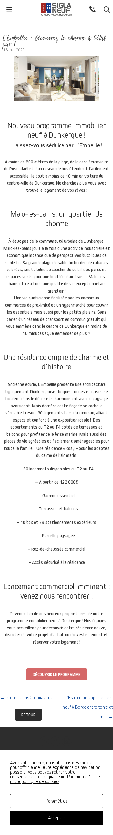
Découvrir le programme (57, 674)
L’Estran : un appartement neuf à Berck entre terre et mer (88, 707)
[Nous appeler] (94, 9)
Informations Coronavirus (26, 698)
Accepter (56, 818)
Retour (28, 715)
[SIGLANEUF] (56, 9)
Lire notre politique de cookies (55, 779)
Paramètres (56, 801)
